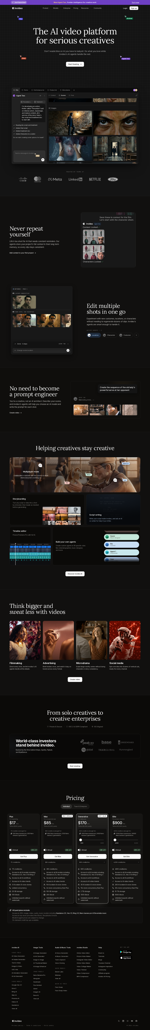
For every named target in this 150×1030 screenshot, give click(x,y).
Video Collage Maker (84, 966)
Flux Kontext (37, 985)
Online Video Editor (83, 953)
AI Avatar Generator (18, 959)
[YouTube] (132, 1021)
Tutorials (101, 956)
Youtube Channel (104, 963)
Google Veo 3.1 (17, 985)
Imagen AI (36, 992)
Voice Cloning (60, 963)
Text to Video (16, 963)
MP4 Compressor (83, 976)
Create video (75, 679)
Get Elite (126, 856)
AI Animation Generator (20, 973)
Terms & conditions (33, 1025)
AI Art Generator (38, 956)
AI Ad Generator (17, 976)
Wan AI (14, 995)
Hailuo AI (15, 1002)
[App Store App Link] (129, 957)
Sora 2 (14, 988)
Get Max (58, 856)
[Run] (68, 350)
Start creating (75, 766)
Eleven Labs (59, 972)
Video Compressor (83, 973)
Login (125, 8)
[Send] (42, 159)
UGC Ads (15, 969)
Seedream (36, 982)
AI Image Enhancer (39, 966)
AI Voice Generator (61, 953)
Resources (85, 8)
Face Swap (59, 987)
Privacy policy (17, 1025)
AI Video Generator (18, 956)
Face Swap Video (61, 990)
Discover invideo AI (75, 574)
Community (97, 8)
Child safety (49, 1025)
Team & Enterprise (80, 806)
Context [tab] (53, 95)
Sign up (134, 8)
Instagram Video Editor (84, 960)
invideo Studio (82, 947)
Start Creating (73, 64)
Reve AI (36, 995)
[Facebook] (136, 1021)
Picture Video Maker (84, 956)
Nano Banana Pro (39, 975)
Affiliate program (104, 973)
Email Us (101, 953)
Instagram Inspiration (105, 966)
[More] (44, 95)
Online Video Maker (83, 963)
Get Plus (23, 856)
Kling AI (14, 992)
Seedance (15, 1005)
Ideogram (36, 978)
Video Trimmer (82, 970)
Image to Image (38, 960)
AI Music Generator (61, 956)
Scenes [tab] (63, 95)
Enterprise (66, 8)
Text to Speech (60, 960)
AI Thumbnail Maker (40, 963)
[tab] (16, 90)
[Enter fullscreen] (136, 95)
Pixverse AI (15, 998)
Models (55, 8)
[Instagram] (127, 1021)
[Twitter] (119, 1021)
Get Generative (92, 856)
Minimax (58, 975)
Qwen (35, 988)
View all (14, 1008)
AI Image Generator (40, 953)
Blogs (100, 960)
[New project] (74, 90)
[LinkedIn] (123, 1021)
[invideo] (17, 1021)
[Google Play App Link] (129, 952)
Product (45, 8)
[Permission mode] (40, 95)
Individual (66, 806)
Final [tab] (72, 95)
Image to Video (17, 966)
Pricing (75, 8)
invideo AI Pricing (104, 976)
